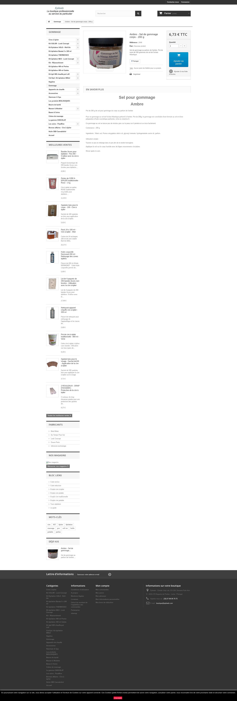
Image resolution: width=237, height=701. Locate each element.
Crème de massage (56, 116)
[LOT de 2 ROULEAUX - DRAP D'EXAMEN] (52, 391)
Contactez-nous (173, 2)
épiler (61, 525)
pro (58, 528)
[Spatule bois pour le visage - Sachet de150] (52, 364)
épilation (69, 525)
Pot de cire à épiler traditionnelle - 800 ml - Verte (70, 336)
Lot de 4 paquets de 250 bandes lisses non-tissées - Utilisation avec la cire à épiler (70, 282)
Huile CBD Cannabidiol (57, 131)
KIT (54, 525)
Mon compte (102, 585)
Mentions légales (77, 596)
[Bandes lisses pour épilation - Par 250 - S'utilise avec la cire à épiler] (52, 157)
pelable (50, 532)
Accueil (51, 135)
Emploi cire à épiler (57, 489)
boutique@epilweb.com (164, 603)
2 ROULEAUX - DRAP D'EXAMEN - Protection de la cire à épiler (70, 389)
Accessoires (53, 93)
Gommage (53, 86)
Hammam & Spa (55, 97)
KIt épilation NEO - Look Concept (61, 59)
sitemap (74, 613)
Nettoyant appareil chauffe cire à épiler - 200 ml (69, 310)
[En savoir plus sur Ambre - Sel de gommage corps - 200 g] (52, 553)
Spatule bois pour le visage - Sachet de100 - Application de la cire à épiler (70, 362)
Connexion (185, 2)
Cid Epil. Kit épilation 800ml (59, 78)
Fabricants (56, 424)
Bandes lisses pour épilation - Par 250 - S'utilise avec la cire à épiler (69, 154)
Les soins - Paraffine (56, 124)
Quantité (172, 42)
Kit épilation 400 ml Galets (59, 70)
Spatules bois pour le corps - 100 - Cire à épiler (69, 207)
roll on (65, 528)
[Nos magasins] (63, 462)
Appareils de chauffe (56, 89)
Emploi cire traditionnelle (59, 497)
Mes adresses (101, 596)
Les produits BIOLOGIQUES (59, 101)
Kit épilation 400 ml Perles (59, 66)
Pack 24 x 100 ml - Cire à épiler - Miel (68, 231)
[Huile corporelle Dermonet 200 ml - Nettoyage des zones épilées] (52, 257)
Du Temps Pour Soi (57, 435)
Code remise (54, 482)
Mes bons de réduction (104, 602)
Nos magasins (57, 455)
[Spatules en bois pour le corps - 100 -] (52, 210)
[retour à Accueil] (49, 21)
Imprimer (136, 74)
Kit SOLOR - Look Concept (59, 44)
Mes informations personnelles (107, 599)
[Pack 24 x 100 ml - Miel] (52, 235)
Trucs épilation (55, 504)
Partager (135, 61)
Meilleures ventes (60, 144)
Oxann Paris (55, 442)
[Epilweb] (69, 11)
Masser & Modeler (55, 109)
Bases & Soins (54, 112)
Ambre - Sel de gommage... (67, 549)
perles (58, 532)
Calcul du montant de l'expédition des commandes (79, 605)
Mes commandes (102, 590)
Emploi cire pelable (57, 500)
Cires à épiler (54, 40)
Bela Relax (54, 431)
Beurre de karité (55, 105)
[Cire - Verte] (52, 340)
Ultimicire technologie (58, 446)
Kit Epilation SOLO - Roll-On (59, 47)
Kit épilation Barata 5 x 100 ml (60, 51)
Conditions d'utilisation (80, 590)
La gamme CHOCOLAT (57, 120)
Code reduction (55, 486)
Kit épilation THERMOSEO (59, 55)
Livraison (74, 599)
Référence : (134, 42)
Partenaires (75, 610)
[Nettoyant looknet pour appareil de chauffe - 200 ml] (52, 313)
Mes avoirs (100, 593)
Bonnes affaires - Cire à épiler (60, 128)
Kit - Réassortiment (56, 63)
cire (49, 525)
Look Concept (55, 439)
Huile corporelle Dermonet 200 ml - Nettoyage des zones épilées (69, 255)
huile (72, 528)
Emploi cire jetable (57, 493)
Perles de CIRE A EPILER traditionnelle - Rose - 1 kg (70, 180)
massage (51, 528)
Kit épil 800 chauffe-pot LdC (59, 74)
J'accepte (118, 698)
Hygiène (52, 82)
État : (132, 46)
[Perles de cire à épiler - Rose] (52, 183)
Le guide (53, 508)
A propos (74, 593)
